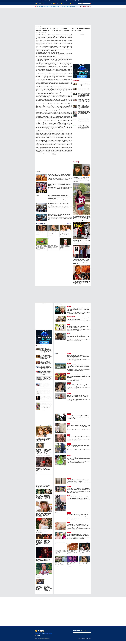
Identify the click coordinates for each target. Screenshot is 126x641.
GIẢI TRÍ (79, 0)
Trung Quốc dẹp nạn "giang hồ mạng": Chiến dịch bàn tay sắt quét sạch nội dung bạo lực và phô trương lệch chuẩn (78, 356)
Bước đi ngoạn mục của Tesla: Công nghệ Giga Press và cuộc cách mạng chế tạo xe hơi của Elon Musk (81, 242)
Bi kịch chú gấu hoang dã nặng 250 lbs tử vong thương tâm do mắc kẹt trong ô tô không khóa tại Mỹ (78, 336)
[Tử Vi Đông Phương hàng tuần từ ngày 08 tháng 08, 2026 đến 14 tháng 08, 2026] (38, 362)
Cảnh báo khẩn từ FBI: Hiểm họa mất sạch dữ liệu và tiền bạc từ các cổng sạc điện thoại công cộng (38, 6)
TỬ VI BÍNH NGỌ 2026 (40, 0)
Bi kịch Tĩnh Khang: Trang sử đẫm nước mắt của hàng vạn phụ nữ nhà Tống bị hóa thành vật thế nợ (59, 175)
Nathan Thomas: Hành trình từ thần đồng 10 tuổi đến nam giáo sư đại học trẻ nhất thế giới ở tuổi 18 (78, 427)
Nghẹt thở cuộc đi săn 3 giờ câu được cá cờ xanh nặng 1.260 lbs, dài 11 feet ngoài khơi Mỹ (84, 112)
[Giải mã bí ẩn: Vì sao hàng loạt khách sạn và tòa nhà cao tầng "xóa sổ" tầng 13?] (75, 88)
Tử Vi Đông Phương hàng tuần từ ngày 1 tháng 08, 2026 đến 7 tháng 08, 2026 (45, 367)
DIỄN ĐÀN (58, 0)
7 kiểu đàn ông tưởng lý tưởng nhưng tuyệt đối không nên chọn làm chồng (84, 84)
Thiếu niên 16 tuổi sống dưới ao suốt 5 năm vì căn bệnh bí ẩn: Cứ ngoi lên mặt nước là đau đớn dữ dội (78, 396)
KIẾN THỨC (71, 0)
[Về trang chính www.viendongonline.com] (36, 0)
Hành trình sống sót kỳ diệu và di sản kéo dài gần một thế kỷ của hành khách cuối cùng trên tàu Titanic (78, 309)
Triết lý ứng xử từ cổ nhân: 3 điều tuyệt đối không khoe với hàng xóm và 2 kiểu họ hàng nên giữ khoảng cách (59, 197)
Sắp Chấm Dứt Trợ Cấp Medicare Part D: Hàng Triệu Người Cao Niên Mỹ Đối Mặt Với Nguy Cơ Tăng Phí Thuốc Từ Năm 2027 (45, 350)
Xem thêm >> (83, 0)
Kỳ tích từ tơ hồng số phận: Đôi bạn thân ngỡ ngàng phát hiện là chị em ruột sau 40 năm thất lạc (78, 447)
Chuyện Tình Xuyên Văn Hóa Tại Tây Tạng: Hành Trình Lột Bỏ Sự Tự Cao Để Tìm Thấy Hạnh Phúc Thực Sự (59, 184)
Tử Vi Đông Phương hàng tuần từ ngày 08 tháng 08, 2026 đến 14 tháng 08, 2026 (45, 362)
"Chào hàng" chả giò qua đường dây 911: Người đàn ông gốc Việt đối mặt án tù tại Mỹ (81, 282)
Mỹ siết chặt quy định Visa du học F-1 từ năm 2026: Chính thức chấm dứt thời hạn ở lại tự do (71, 6)
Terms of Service (46, 633)
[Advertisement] (63, 17)
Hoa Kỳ (68, 333)
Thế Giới (68, 306)
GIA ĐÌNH (75, 0)
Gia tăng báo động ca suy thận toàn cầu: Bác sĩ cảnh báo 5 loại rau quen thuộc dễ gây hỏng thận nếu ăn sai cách (78, 458)
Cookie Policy (37, 633)
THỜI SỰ (46, 0)
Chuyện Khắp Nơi (39, 26)
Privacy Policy (41, 633)
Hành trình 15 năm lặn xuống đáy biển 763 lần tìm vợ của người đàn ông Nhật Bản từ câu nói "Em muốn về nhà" (78, 417)
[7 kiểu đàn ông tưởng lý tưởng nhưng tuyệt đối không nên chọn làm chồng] (75, 83)
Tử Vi (68, 324)
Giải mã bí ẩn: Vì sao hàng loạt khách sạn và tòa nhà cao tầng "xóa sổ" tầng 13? (83, 89)
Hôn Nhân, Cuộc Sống (71, 316)
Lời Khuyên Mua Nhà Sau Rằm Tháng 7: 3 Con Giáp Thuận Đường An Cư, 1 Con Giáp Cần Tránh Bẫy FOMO (78, 376)
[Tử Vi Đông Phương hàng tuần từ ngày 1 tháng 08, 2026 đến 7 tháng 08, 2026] (38, 367)
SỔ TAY (67, 0)
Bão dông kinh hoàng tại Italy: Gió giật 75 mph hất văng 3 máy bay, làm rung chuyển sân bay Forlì (78, 366)
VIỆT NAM (50, 0)
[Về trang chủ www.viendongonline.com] (39, 3)
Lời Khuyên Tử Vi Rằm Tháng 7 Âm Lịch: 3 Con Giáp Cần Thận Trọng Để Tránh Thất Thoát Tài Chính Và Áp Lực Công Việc (78, 526)
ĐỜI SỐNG (54, 0)
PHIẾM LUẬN (63, 0)
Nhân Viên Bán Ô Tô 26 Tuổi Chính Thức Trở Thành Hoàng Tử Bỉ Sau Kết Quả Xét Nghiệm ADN (77, 516)
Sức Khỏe (69, 455)
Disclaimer (50, 633)
